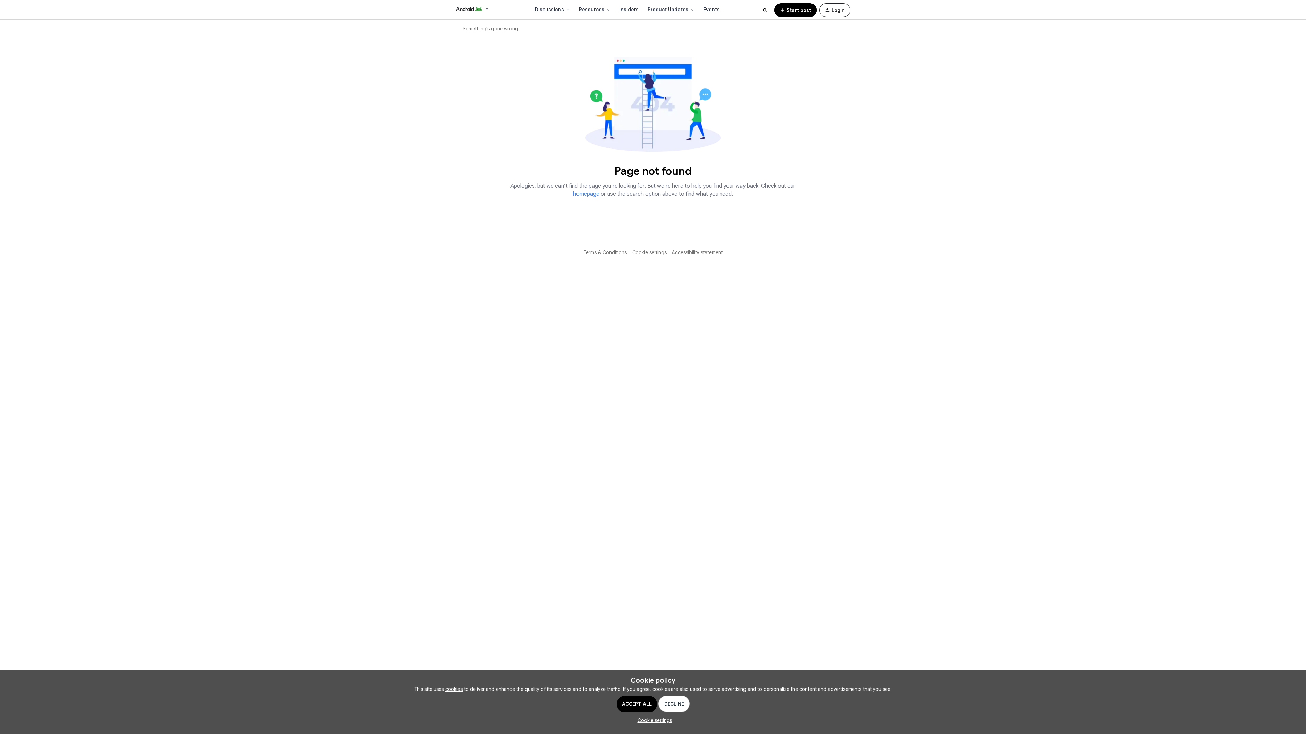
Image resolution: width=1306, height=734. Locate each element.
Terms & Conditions (605, 252)
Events (711, 9)
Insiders (629, 9)
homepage (586, 194)
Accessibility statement (697, 252)
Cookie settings (649, 252)
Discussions (549, 9)
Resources (591, 9)
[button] (795, 10)
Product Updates (668, 9)
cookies (454, 689)
